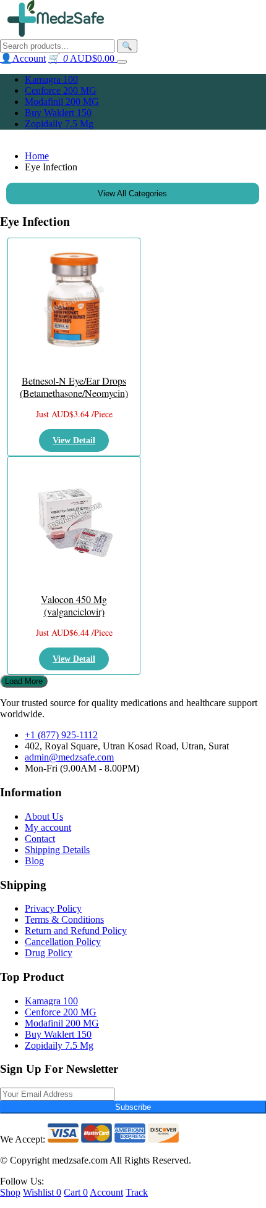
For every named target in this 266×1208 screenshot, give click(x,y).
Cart (76, 1192)
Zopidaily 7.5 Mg (59, 124)
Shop (10, 1192)
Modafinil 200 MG (62, 101)
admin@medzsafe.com (69, 757)
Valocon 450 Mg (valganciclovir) (74, 605)
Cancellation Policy (63, 941)
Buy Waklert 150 (58, 112)
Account (106, 1192)
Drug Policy (48, 953)
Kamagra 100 (51, 79)
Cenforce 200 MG (61, 90)
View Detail (74, 440)
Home (37, 156)
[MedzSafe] (55, 33)
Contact (40, 838)
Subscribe (133, 1107)
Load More (24, 681)
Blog (34, 861)
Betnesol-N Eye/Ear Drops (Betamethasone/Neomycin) (74, 386)
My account (48, 827)
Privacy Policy (53, 908)
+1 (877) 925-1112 (61, 735)
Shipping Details (57, 849)
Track (137, 1192)
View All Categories (132, 193)
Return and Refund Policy (76, 930)
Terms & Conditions (64, 919)
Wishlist (42, 1192)
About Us (44, 816)
